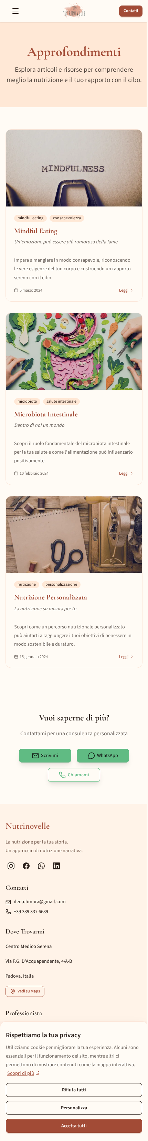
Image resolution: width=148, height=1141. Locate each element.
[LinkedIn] (56, 865)
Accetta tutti (74, 1125)
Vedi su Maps (29, 991)
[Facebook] (26, 865)
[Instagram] (11, 865)
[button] (15, 11)
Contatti (131, 11)
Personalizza (74, 1107)
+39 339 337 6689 (31, 911)
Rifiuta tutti (74, 1090)
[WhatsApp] (41, 865)
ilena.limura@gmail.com (40, 901)
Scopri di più (20, 1073)
